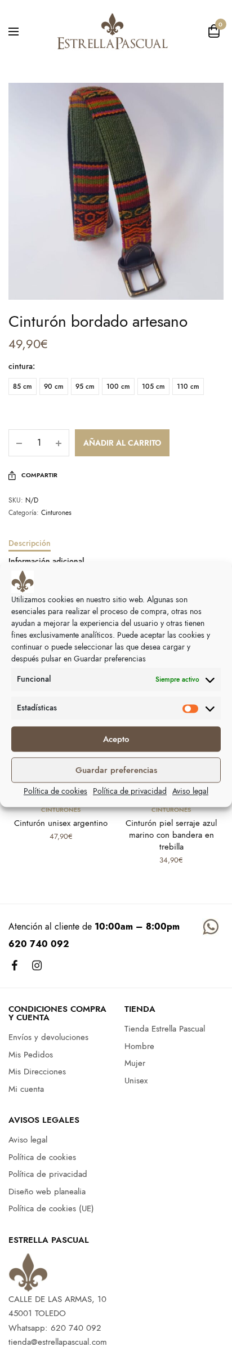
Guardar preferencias (116, 770)
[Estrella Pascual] (112, 31)
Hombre (139, 1045)
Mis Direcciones (37, 1071)
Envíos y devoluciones (48, 1037)
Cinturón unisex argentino (61, 823)
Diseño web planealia (47, 1191)
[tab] (116, 548)
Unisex (136, 1080)
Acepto (116, 739)
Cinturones (56, 513)
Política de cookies (55, 791)
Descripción (29, 544)
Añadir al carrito (122, 442)
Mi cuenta (26, 1088)
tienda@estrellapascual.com (57, 1342)
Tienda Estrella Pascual (164, 1029)
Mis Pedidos (30, 1054)
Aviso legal (190, 791)
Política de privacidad (130, 791)
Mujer (134, 1063)
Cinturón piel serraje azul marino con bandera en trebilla (171, 835)
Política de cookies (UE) (51, 1208)
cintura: (21, 366)
